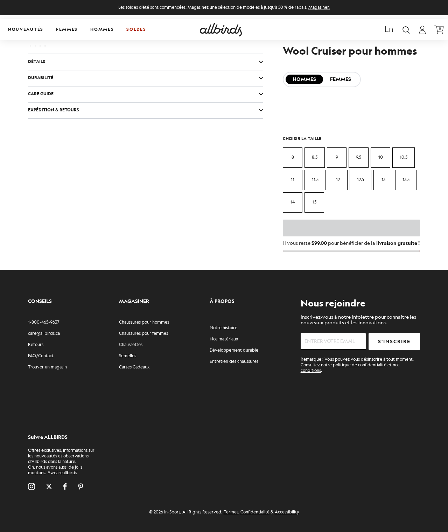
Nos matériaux (224, 339)
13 (383, 180)
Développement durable (234, 350)
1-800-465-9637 (43, 322)
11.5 (315, 180)
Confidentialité (255, 512)
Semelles (127, 356)
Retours (35, 345)
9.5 (358, 157)
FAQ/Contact (41, 356)
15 (314, 202)
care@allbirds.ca (44, 333)
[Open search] (406, 30)
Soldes (136, 29)
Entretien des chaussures (234, 361)
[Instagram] (31, 486)
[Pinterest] (80, 486)
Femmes (67, 29)
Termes (231, 512)
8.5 (314, 157)
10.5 (403, 157)
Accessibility (287, 512)
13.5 (406, 180)
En (389, 30)
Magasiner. (319, 7)
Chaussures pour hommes (144, 322)
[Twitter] (49, 486)
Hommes (102, 29)
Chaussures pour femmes (143, 333)
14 (292, 202)
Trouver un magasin (47, 367)
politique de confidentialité (359, 365)
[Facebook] (65, 486)
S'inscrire (394, 341)
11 (292, 180)
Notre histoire (223, 328)
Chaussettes (130, 345)
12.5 (360, 180)
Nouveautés (25, 29)
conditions (311, 370)
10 (380, 157)
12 (338, 180)
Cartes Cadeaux (134, 367)
